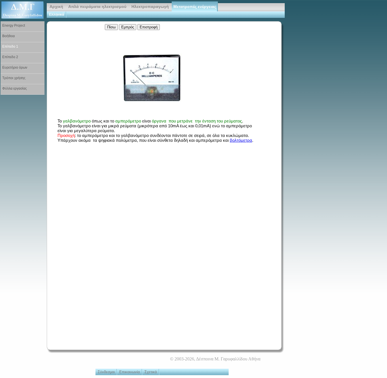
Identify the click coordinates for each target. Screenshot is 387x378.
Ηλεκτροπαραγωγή (150, 7)
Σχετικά (150, 372)
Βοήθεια (8, 36)
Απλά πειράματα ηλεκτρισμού (97, 7)
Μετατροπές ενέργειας (194, 7)
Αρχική (56, 7)
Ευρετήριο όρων (14, 67)
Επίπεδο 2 (10, 57)
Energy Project (13, 26)
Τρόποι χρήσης (13, 78)
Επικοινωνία (129, 372)
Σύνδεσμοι (106, 372)
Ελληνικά (56, 14)
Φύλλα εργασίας (14, 88)
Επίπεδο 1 (10, 46)
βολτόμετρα (241, 140)
